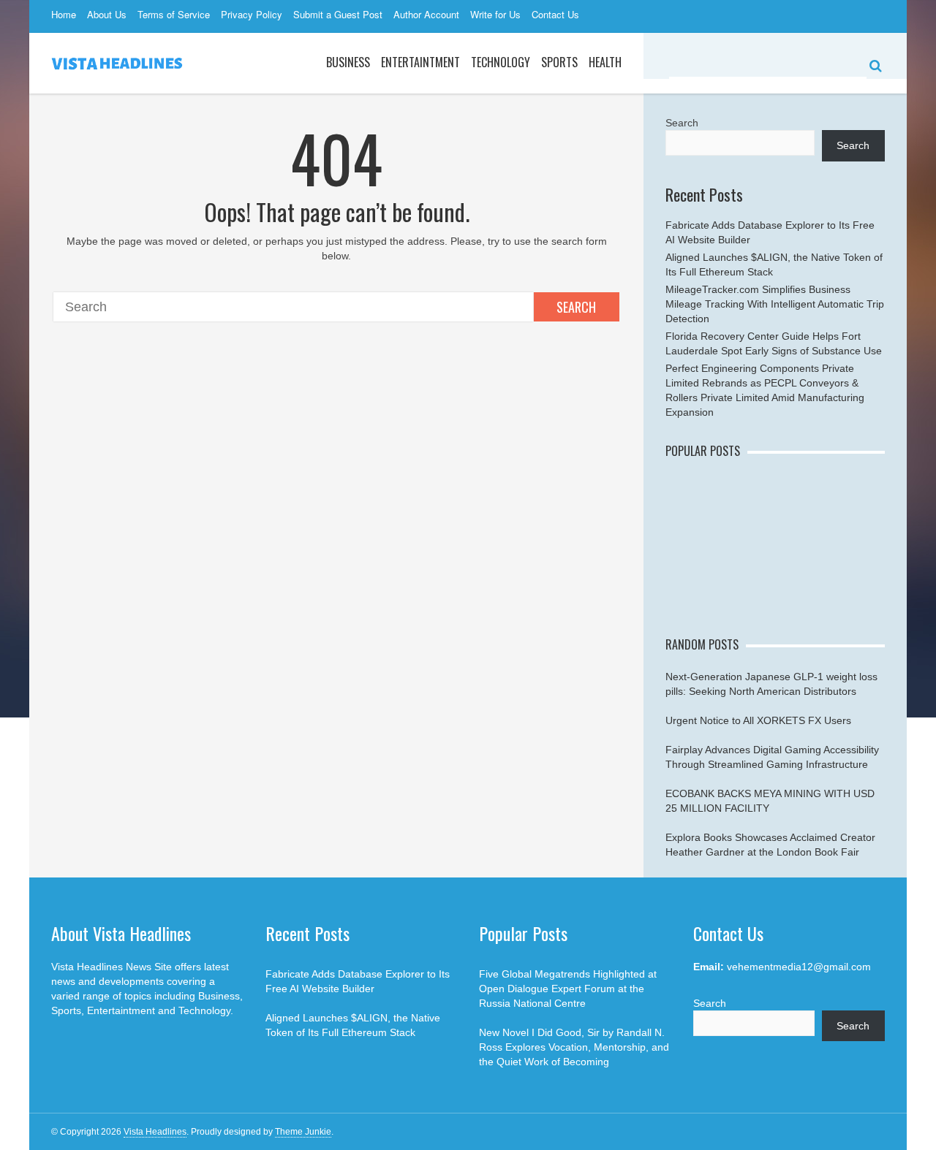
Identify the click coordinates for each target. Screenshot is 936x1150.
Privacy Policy (251, 14)
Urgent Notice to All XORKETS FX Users (758, 720)
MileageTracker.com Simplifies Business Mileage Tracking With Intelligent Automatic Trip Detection (774, 303)
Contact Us (555, 14)
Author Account (426, 14)
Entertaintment (420, 62)
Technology (500, 62)
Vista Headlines (155, 1132)
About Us (107, 14)
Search (576, 306)
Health (605, 62)
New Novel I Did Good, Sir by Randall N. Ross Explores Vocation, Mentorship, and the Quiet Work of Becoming (574, 1047)
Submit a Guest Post (337, 14)
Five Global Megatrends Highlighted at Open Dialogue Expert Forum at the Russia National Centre (568, 988)
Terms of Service (173, 14)
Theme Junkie (303, 1132)
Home (63, 14)
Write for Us (495, 14)
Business (348, 62)
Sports (559, 62)
